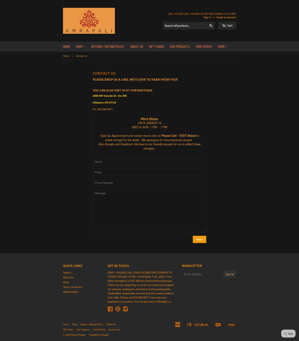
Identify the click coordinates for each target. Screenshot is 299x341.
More (221, 46)
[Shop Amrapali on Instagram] (125, 310)
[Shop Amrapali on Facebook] (110, 310)
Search (67, 272)
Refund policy (70, 291)
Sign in (207, 17)
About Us (136, 46)
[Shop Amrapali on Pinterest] (117, 310)
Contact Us (114, 329)
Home (66, 46)
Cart (230, 25)
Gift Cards (156, 46)
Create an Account (226, 17)
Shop (79, 46)
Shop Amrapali (78, 334)
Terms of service (72, 287)
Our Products (180, 46)
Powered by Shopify (99, 334)
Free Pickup (204, 46)
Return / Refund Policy (107, 46)
